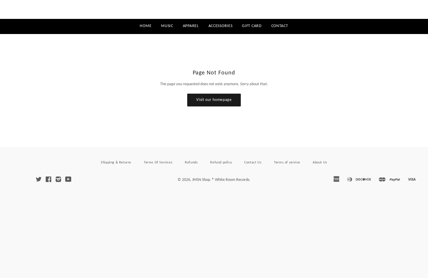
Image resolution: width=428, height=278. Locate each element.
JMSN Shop (214, 10)
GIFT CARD (251, 26)
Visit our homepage (214, 100)
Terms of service (287, 162)
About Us (320, 162)
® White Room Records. (231, 180)
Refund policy (221, 162)
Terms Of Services (158, 162)
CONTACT (279, 26)
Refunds (191, 162)
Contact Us (252, 162)
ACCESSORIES (220, 26)
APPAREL (191, 26)
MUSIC (167, 26)
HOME (145, 26)
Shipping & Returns (116, 162)
